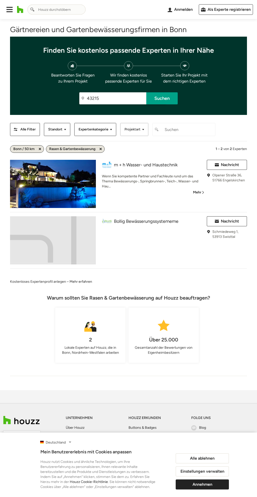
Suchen (162, 98)
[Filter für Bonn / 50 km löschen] (40, 149)
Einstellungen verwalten (202, 471)
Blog (202, 427)
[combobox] (56, 10)
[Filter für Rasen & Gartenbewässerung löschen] (100, 149)
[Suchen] (32, 10)
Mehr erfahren (81, 281)
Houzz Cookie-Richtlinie (89, 482)
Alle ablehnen (202, 458)
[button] (9, 9)
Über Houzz (75, 427)
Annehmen (202, 484)
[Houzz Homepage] (20, 9)
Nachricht (230, 164)
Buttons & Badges (142, 427)
